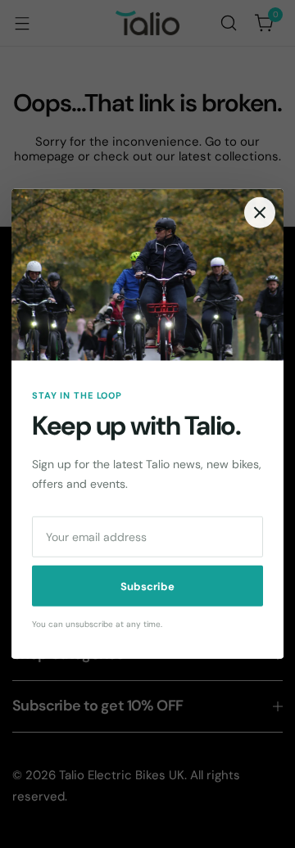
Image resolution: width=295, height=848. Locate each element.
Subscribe (147, 586)
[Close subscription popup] (259, 212)
